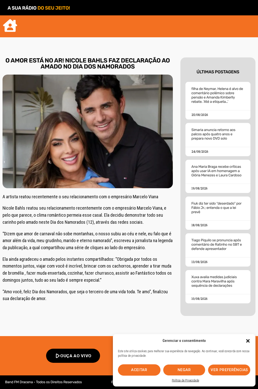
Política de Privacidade (185, 380)
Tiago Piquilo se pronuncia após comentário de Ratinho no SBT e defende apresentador (216, 244)
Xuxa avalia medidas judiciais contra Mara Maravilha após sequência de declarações (214, 281)
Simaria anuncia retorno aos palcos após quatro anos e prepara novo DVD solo (213, 134)
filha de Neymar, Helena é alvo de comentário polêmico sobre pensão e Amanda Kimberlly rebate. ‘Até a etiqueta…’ (217, 95)
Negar (184, 370)
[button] (247, 340)
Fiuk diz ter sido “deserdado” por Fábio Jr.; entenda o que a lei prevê (216, 207)
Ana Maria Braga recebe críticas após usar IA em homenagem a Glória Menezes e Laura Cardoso (216, 171)
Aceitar (139, 370)
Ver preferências (229, 370)
